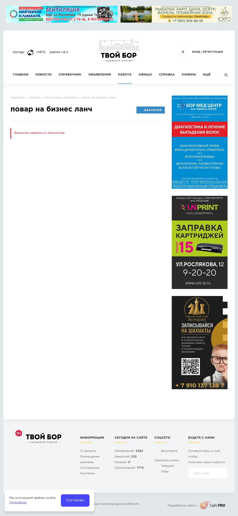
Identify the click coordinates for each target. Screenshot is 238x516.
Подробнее (18, 503)
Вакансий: (126, 457)
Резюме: (122, 462)
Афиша (145, 75)
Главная (20, 75)
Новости (43, 75)
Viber (165, 472)
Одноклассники (166, 460)
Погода (19, 52)
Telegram (168, 466)
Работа (125, 75)
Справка (167, 75)
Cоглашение (89, 468)
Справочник (70, 75)
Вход (196, 52)
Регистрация (213, 52)
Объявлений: (129, 451)
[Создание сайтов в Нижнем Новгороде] (212, 506)
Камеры (189, 75)
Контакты (87, 473)
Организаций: (129, 468)
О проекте (88, 451)
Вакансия (153, 110)
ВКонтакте (169, 451)
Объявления (99, 75)
